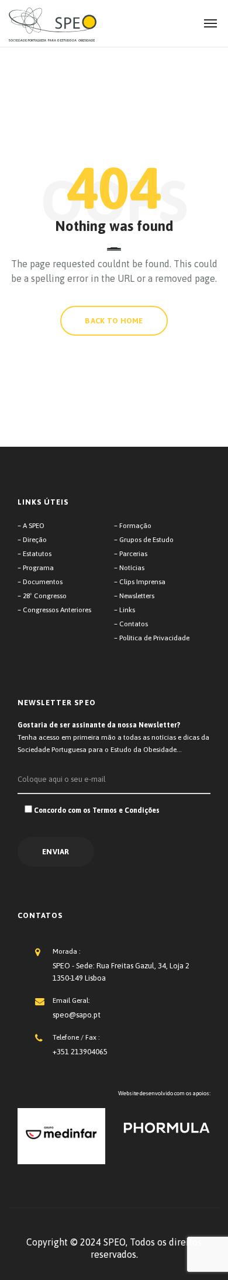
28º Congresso (45, 596)
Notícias (131, 568)
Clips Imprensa (142, 582)
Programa (38, 568)
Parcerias (133, 554)
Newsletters (136, 596)
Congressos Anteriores (57, 610)
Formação (135, 526)
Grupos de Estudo (146, 540)
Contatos (133, 624)
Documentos (43, 582)
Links (127, 610)
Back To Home (114, 320)
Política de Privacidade (154, 638)
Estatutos (37, 554)
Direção (35, 540)
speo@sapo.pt (77, 1014)
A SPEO (33, 526)
